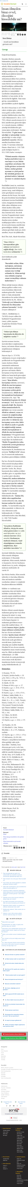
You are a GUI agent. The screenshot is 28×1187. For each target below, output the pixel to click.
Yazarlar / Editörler (6, 1088)
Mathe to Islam (19, 1150)
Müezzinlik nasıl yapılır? (8, 922)
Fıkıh (2, 1049)
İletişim (3, 1098)
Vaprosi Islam (19, 1140)
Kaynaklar (3, 1089)
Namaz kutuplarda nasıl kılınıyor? (14, 979)
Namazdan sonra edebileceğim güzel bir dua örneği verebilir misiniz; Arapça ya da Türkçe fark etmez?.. (13, 930)
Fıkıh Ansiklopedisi (6, 1071)
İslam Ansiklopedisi (6, 1078)
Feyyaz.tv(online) (20, 1181)
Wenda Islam (19, 1145)
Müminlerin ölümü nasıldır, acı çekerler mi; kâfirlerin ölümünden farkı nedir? (14, 906)
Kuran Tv (5, 1167)
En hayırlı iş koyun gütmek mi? (13, 1020)
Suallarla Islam (19, 1135)
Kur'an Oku (19, 1175)
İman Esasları (4, 1051)
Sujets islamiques (20, 1151)
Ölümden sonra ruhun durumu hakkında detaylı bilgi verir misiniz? (13, 898)
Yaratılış (3, 1059)
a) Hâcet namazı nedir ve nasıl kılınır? (15, 959)
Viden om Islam (20, 1141)
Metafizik (3, 1056)
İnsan (2, 1052)
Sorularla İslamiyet (8, 829)
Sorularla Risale (6, 1158)
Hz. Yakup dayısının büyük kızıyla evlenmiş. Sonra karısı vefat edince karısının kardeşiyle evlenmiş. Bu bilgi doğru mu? (13, 944)
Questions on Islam (20, 1132)
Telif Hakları (4, 1096)
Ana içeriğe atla (4, 0)
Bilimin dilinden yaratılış (7, 1067)
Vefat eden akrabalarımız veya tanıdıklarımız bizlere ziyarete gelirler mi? (14, 887)
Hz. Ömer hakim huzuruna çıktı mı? (14, 1000)
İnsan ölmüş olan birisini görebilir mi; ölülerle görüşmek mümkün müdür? (14, 883)
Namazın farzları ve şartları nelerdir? (15, 954)
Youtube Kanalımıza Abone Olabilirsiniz (14, 1034)
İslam (2, 1054)
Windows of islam (20, 1148)
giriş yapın (14, 867)
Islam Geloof (19, 1143)
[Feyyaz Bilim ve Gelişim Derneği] (14, 1111)
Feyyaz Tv (5, 1165)
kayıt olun (22, 867)
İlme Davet (5, 1135)
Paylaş (13, 35)
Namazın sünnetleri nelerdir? (13, 983)
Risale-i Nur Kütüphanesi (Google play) (21, 1160)
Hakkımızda (4, 1086)
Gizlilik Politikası (5, 1094)
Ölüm (4, 834)
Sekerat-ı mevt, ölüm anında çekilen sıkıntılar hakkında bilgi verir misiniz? (12, 914)
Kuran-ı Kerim (5, 1132)
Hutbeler (3, 1074)
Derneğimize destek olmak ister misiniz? (14, 1113)
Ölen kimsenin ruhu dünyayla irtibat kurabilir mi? (14, 879)
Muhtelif (3, 1058)
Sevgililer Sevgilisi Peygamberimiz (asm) (11, 1069)
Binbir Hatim (5, 1133)
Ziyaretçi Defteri (5, 1091)
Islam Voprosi (19, 1133)
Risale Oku (5, 1160)
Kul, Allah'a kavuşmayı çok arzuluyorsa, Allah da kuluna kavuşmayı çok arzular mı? (14, 902)
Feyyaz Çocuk (19, 1168)
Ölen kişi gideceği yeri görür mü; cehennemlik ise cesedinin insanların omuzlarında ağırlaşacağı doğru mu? (12, 875)
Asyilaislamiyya (20, 1138)
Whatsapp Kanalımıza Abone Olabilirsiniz (14, 1038)
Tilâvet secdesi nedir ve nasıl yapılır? (15, 975)
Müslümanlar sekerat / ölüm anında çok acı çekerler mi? (14, 910)
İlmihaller (3, 1076)
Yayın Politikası (5, 1093)
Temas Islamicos (20, 1146)
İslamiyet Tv (5, 1168)
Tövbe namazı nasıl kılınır (12, 1010)
